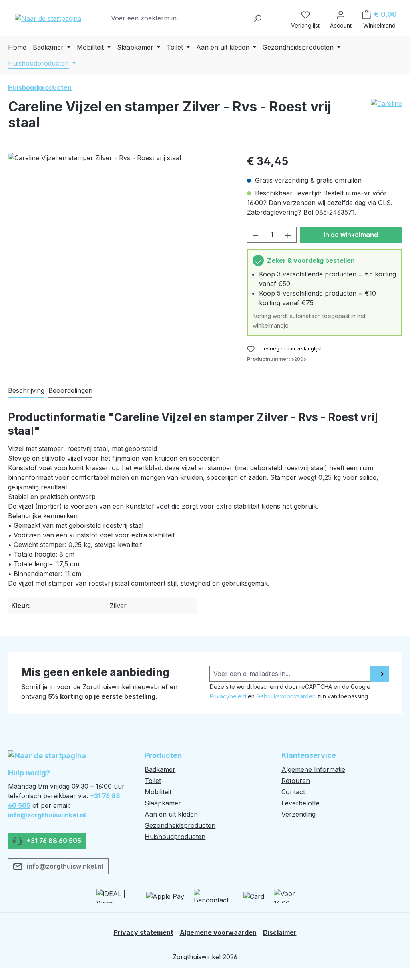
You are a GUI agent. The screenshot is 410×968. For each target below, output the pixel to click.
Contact (293, 792)
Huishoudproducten (175, 837)
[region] (119, 239)
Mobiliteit (158, 792)
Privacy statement (143, 932)
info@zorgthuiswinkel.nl (47, 815)
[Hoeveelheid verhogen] (288, 235)
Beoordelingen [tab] (70, 390)
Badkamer (160, 769)
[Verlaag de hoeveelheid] (255, 235)
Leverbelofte (300, 803)
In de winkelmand (351, 235)
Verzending (298, 814)
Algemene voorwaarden (218, 932)
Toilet (153, 781)
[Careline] (386, 118)
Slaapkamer (163, 803)
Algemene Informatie (313, 769)
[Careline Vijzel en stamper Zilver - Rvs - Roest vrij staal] (119, 239)
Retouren (295, 781)
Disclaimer (280, 932)
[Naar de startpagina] (48, 18)
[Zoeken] (257, 18)
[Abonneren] (379, 674)
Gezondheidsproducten (180, 825)
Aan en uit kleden (171, 814)
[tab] (26, 391)
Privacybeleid (228, 696)
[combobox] (178, 18)
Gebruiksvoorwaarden (286, 696)
